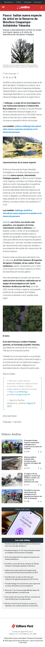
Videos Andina (11, 434)
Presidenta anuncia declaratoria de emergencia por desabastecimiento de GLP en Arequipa (33, 494)
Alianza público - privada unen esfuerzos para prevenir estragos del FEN (32, 461)
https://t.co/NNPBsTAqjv (18, 392)
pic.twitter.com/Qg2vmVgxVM (18, 394)
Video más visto (22, 509)
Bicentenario (8, 2)
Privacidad (38, 638)
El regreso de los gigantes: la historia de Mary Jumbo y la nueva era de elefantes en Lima (32, 478)
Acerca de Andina (20, 638)
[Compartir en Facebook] (39, 451)
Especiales (27, 2)
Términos (30, 638)
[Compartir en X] (41, 451)
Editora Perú (8, 638)
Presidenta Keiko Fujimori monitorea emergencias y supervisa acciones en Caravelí (33, 445)
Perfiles (18, 2)
